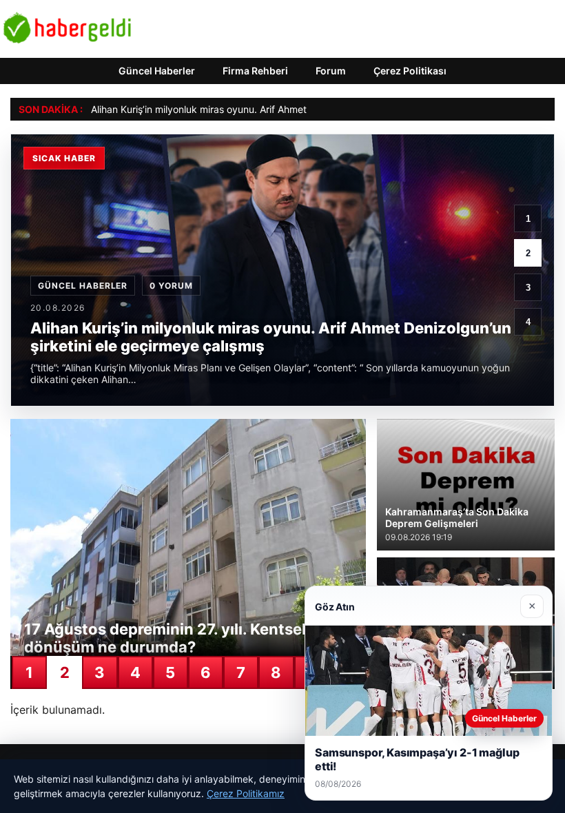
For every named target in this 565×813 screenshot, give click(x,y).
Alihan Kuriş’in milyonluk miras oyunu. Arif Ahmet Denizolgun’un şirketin (249, 109)
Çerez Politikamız (246, 793)
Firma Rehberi (255, 70)
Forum (331, 70)
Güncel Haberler (157, 70)
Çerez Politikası (409, 70)
